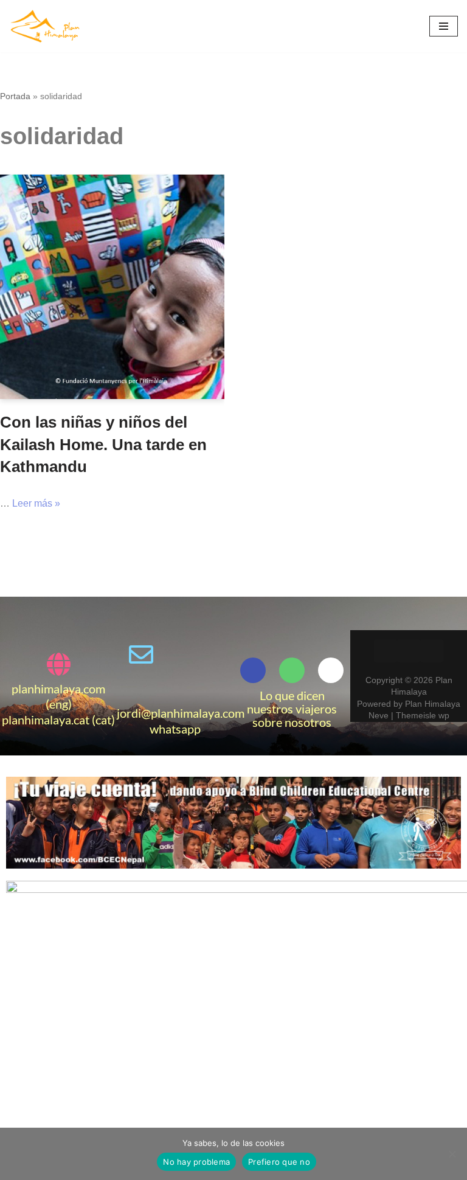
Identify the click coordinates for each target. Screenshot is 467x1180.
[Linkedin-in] (408, 650)
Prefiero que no (279, 1162)
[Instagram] (431, 650)
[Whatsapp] (175, 654)
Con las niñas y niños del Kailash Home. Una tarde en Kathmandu (103, 444)
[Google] (331, 670)
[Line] (175, 689)
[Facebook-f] (253, 670)
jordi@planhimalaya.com (180, 713)
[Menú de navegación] (443, 26)
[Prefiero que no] (452, 1154)
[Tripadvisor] (292, 670)
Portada (15, 96)
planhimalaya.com (58, 688)
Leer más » (36, 503)
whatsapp (175, 728)
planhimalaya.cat (45, 719)
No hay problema (196, 1162)
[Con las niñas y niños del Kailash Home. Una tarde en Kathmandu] (112, 287)
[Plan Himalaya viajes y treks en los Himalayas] (45, 26)
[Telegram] (209, 654)
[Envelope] (141, 654)
